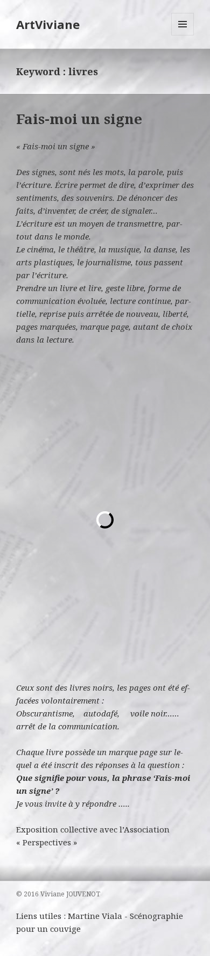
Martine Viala (95, 915)
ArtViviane (48, 24)
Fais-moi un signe (79, 118)
